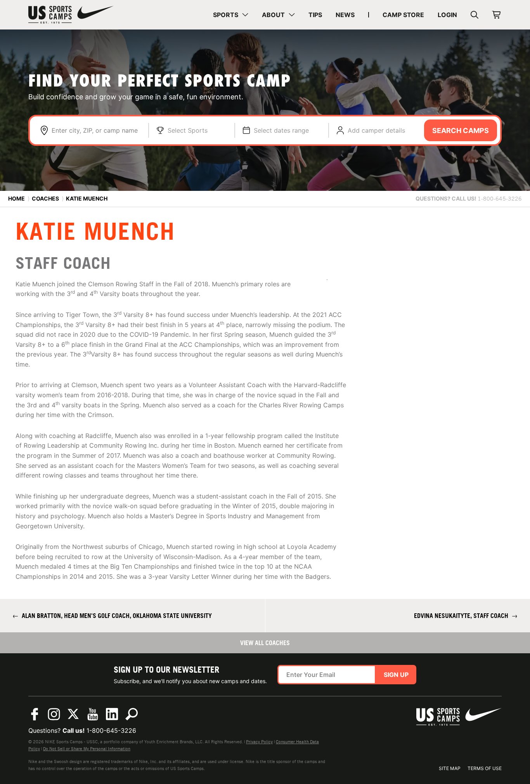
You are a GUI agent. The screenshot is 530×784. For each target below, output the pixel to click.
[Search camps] (131, 714)
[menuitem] (230, 15)
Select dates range (281, 130)
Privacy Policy (259, 741)
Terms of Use (485, 768)
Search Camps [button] (460, 130)
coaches (45, 198)
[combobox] (96, 130)
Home (16, 198)
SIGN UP (396, 674)
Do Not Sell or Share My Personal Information (86, 748)
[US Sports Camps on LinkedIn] (112, 714)
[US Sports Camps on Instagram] (54, 714)
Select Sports (188, 130)
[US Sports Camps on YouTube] (93, 714)
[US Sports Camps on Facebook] (34, 714)
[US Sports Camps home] (71, 15)
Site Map (450, 768)
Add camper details (376, 130)
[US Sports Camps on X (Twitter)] (73, 714)
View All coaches (265, 643)
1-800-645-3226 (111, 730)
